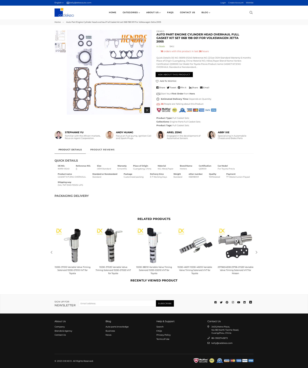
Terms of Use (162, 339)
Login (223, 2)
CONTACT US (187, 12)
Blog (205, 12)
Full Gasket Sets (180, 118)
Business (110, 331)
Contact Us (60, 335)
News (108, 335)
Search (160, 326)
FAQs (170, 12)
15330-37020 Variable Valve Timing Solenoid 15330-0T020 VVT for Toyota (113, 270)
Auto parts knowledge (117, 326)
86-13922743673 (219, 338)
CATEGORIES (131, 12)
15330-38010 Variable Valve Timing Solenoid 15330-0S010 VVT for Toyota (154, 270)
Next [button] (147, 72)
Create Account (236, 2)
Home (112, 12)
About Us (152, 12)
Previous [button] (70, 72)
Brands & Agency (63, 331)
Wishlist (249, 2)
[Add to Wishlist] (87, 235)
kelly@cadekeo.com (222, 343)
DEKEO (160, 31)
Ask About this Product (174, 74)
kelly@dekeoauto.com (80, 2)
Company (60, 326)
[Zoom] (147, 110)
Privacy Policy (163, 335)
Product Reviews (102, 149)
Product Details (70, 149)
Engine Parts (176, 121)
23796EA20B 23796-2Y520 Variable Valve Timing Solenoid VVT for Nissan (235, 270)
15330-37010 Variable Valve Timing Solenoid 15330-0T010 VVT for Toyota (72, 270)
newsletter (65, 303)
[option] (109, 72)
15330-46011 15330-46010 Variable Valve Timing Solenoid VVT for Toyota (194, 270)
